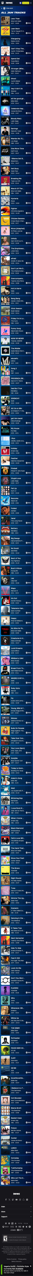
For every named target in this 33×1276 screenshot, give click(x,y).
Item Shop (9, 8)
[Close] (30, 1266)
